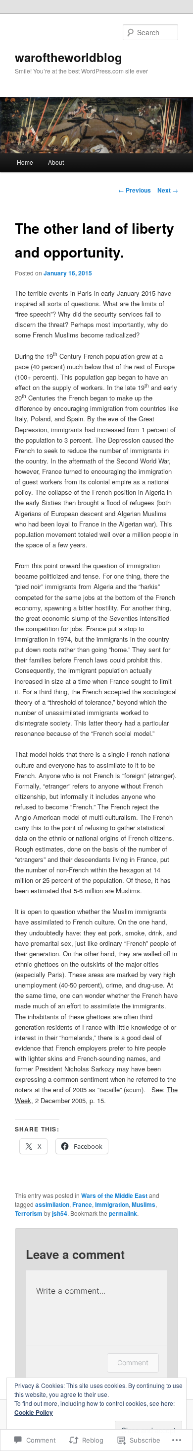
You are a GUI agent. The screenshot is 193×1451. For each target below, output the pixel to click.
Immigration (112, 1204)
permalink (123, 1213)
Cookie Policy (33, 1412)
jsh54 (59, 1213)
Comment (132, 1362)
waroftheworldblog (68, 57)
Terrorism (29, 1213)
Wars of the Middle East (114, 1195)
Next (167, 190)
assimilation (52, 1204)
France (82, 1204)
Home (25, 162)
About (56, 162)
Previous (134, 190)
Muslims (143, 1204)
